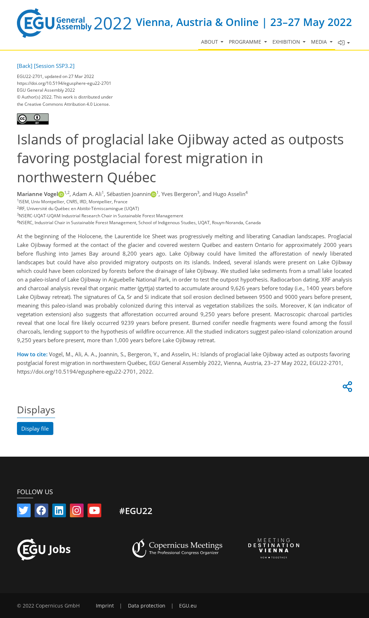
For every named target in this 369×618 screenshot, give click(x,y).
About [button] (210, 42)
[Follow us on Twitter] (24, 511)
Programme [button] (246, 42)
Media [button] (319, 42)
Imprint (105, 605)
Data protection (146, 605)
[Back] (24, 65)
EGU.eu (188, 605)
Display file (35, 428)
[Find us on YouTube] (94, 511)
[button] (343, 43)
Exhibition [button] (287, 42)
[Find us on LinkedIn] (59, 511)
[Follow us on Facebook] (41, 511)
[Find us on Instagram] (77, 511)
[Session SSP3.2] (54, 65)
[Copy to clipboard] (346, 388)
